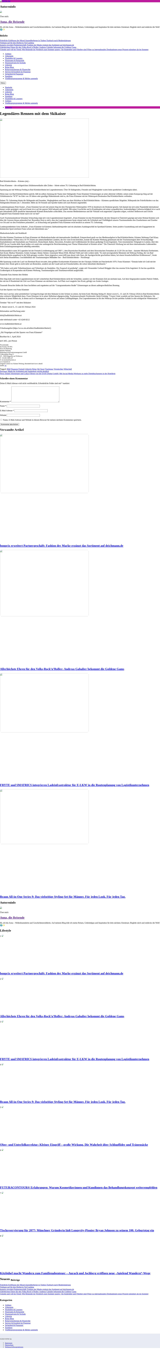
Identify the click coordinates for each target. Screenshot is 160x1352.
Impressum (8, 1343)
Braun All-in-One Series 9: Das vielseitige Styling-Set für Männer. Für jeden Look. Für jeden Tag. (63, 896)
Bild (8, 369)
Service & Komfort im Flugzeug (17, 72)
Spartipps (8, 76)
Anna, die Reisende (12, 21)
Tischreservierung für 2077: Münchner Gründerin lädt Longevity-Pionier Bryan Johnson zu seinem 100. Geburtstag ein (77, 1230)
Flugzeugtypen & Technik (15, 63)
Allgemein (9, 56)
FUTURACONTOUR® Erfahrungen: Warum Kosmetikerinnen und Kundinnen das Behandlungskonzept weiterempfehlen (78, 1187)
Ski (38, 369)
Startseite (8, 87)
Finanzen (14, 369)
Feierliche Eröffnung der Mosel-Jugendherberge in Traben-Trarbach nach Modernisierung (35, 40)
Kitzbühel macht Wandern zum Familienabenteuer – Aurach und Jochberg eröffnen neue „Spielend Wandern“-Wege (75, 1273)
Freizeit (21, 369)
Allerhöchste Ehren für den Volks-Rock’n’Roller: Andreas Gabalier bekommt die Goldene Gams (38, 47)
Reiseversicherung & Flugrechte (17, 69)
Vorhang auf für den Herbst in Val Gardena (17, 43)
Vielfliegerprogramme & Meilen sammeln (21, 78)
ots (5, 365)
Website (3, 415)
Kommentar (5, 401)
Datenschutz (9, 1345)
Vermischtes (58, 369)
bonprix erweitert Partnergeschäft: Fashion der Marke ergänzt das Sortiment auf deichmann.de (37, 45)
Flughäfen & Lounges (13, 58)
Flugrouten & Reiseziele (14, 60)
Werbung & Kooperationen (14, 1347)
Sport (42, 369)
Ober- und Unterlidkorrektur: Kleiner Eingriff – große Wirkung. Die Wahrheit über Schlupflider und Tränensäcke (74, 1144)
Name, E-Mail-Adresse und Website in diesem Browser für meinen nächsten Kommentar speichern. (42, 420)
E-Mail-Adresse (7, 410)
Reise (34, 369)
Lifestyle (8, 65)
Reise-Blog (9, 67)
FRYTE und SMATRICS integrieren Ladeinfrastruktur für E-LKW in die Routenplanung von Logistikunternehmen (74, 785)
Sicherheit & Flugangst (14, 74)
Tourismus (49, 369)
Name (3, 406)
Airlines (8, 54)
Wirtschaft (68, 369)
